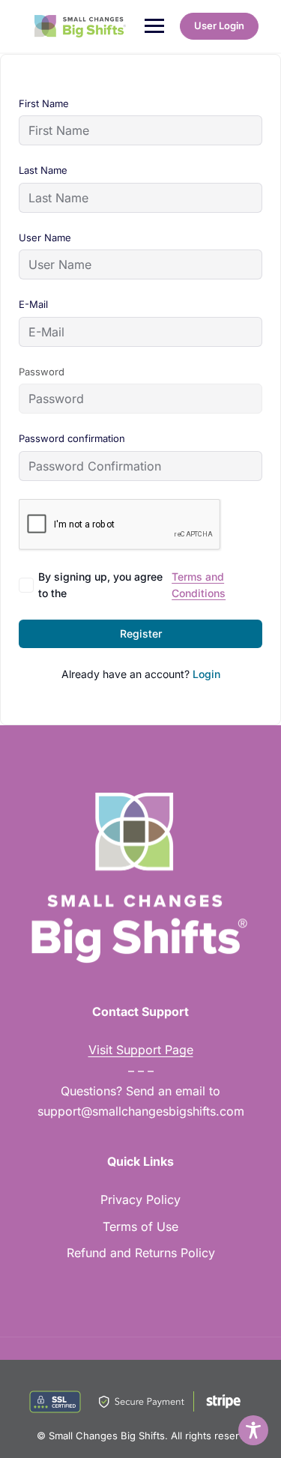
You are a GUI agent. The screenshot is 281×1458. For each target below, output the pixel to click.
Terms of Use (140, 1226)
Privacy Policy (140, 1199)
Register (141, 633)
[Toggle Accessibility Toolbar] (253, 1430)
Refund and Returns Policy (141, 1252)
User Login (219, 25)
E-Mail (33, 304)
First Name (44, 103)
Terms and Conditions (199, 584)
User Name (45, 237)
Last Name (43, 170)
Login (206, 674)
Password (41, 372)
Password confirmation (72, 438)
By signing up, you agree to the (132, 584)
